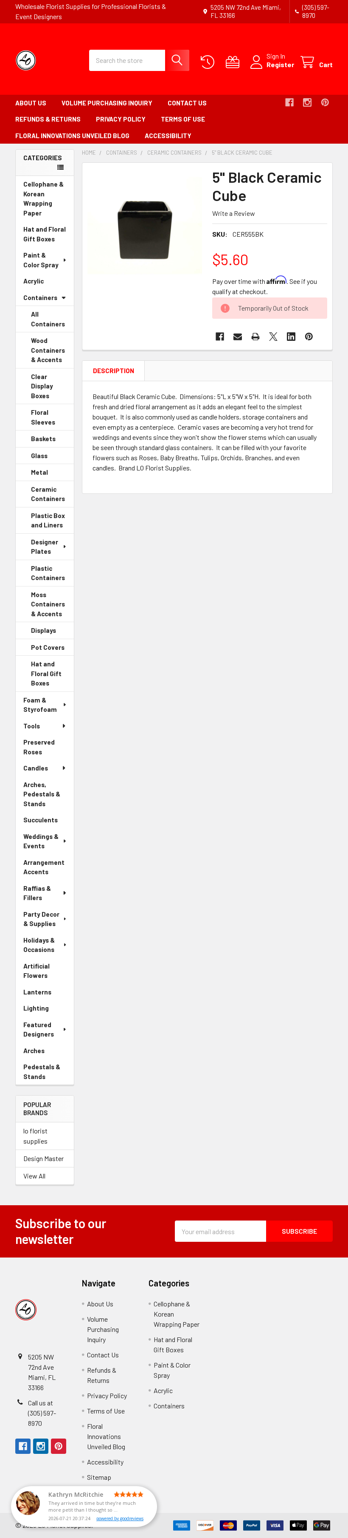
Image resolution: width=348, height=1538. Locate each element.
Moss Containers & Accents (52, 607)
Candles (35, 768)
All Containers (48, 319)
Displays (52, 632)
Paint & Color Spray (41, 260)
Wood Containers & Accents (52, 352)
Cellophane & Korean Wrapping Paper (44, 200)
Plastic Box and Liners (52, 523)
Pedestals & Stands (46, 1074)
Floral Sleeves (52, 419)
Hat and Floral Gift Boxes (48, 236)
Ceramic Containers (52, 496)
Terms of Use (183, 119)
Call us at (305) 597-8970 (42, 1413)
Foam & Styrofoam (40, 705)
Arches (45, 1053)
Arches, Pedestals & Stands (46, 796)
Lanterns (48, 994)
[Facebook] (289, 102)
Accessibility (168, 135)
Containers (40, 297)
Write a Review (233, 213)
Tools (31, 726)
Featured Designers (38, 1029)
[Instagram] (307, 102)
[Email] (237, 336)
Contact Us (187, 103)
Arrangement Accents (44, 867)
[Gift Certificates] (234, 62)
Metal (51, 474)
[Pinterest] (325, 102)
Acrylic (45, 283)
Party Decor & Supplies (41, 919)
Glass (51, 458)
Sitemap (99, 1477)
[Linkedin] (291, 336)
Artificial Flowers (47, 973)
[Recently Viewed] (209, 62)
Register (280, 64)
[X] (273, 336)
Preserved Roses (44, 749)
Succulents (48, 822)
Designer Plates (44, 546)
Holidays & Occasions (39, 945)
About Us (30, 103)
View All (34, 1176)
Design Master (43, 1158)
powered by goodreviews (119, 1518)
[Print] (255, 336)
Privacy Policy (121, 119)
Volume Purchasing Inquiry (107, 103)
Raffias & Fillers (37, 893)
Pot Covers (52, 649)
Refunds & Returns (48, 119)
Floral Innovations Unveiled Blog (72, 135)
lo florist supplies (35, 1136)
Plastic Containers (52, 575)
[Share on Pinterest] (309, 336)
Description (113, 370)
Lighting (48, 1010)
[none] (144, 225)
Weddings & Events (41, 841)
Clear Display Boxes (52, 389)
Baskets (52, 441)
